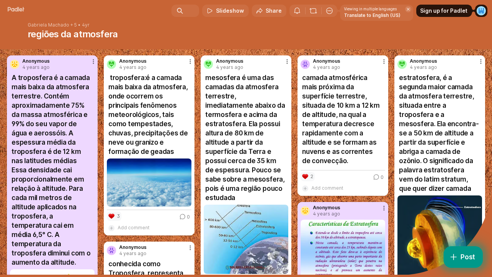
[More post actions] (93, 62)
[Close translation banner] (408, 9)
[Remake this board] (313, 11)
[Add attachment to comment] (111, 227)
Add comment (134, 227)
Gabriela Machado (48, 25)
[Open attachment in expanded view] (149, 183)
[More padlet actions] (329, 11)
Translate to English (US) (372, 15)
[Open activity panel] (297, 11)
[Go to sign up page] (481, 11)
